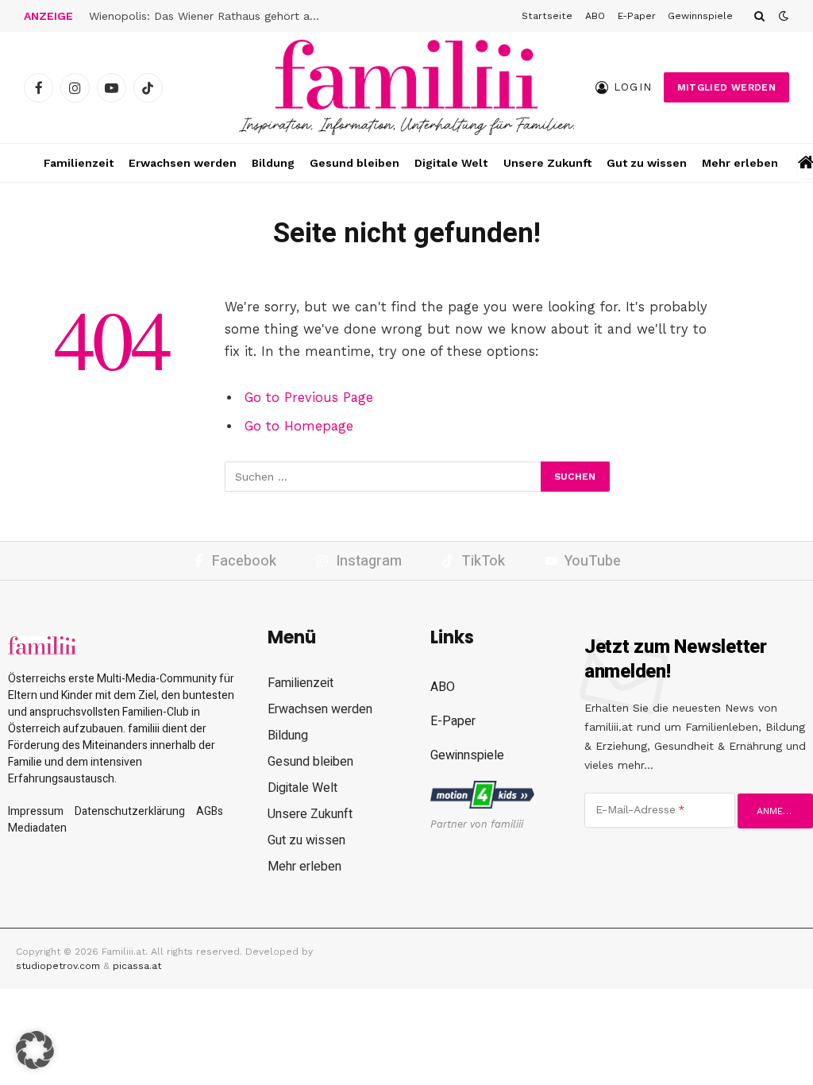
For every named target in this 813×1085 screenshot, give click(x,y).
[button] (35, 1050)
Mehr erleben (740, 162)
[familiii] (406, 87)
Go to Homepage (299, 426)
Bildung (273, 162)
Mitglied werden (726, 87)
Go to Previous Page (309, 397)
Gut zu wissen (647, 162)
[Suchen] (759, 16)
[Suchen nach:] (383, 476)
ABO (595, 15)
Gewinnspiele (700, 15)
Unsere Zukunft (547, 162)
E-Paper (637, 15)
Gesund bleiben (354, 162)
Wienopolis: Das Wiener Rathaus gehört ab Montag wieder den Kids (208, 16)
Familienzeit (79, 162)
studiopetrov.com (58, 965)
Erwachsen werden (183, 162)
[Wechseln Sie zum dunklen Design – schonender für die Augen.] (782, 15)
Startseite (547, 15)
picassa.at (137, 965)
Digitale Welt (450, 162)
